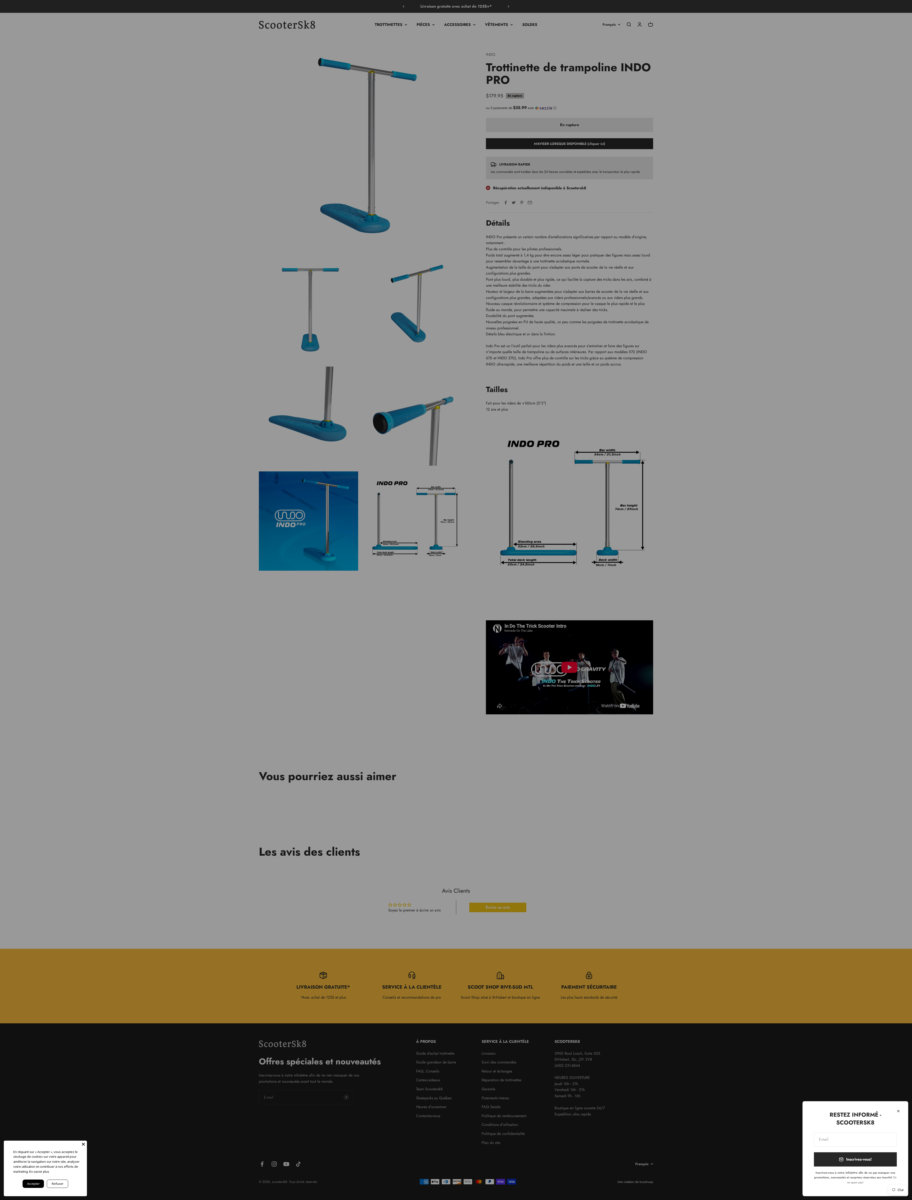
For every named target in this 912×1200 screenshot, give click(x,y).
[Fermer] (898, 1111)
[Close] (83, 1144)
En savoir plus (39, 1171)
